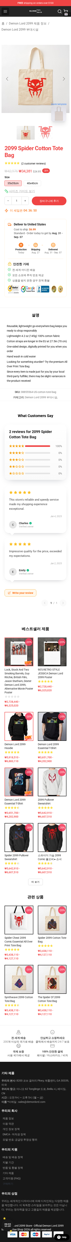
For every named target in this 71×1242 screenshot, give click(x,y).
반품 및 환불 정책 (13, 1167)
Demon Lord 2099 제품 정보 (28, 23)
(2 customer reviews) (33, 163)
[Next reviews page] (63, 603)
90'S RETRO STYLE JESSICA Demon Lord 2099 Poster (50, 673)
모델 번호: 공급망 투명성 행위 (20, 1139)
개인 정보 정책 (11, 1129)
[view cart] (65, 11)
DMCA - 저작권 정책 (14, 1134)
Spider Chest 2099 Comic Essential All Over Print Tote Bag (19, 941)
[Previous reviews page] (44, 603)
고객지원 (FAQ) (12, 1178)
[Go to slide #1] (26, 133)
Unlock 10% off (7, 1225)
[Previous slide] (7, 79)
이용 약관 (8, 1123)
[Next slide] (64, 79)
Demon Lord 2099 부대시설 (20, 29)
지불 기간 (8, 1162)
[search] (59, 11)
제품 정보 (8, 1118)
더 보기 (35, 882)
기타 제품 (8, 1173)
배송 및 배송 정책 (13, 1157)
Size (7, 177)
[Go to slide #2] (45, 133)
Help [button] (64, 1237)
